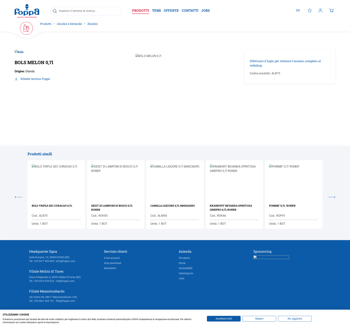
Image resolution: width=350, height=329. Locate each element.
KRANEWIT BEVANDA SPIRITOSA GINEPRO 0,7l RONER (231, 207)
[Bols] (19, 53)
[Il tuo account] (320, 10)
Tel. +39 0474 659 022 (41, 280)
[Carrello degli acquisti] (331, 10)
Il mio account (112, 257)
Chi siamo (184, 257)
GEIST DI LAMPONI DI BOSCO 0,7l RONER (112, 207)
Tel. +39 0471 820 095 (41, 261)
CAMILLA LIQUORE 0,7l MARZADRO (172, 205)
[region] (170, 89)
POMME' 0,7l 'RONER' (282, 205)
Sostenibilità (185, 268)
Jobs (181, 278)
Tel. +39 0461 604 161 (41, 300)
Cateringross (186, 273)
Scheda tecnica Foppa (35, 79)
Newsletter (110, 268)
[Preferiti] (310, 10)
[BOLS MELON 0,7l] (170, 89)
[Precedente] (21, 196)
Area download (112, 263)
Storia (182, 263)
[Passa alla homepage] (27, 11)
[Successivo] (328, 196)
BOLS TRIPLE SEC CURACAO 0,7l (52, 205)
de (298, 10)
